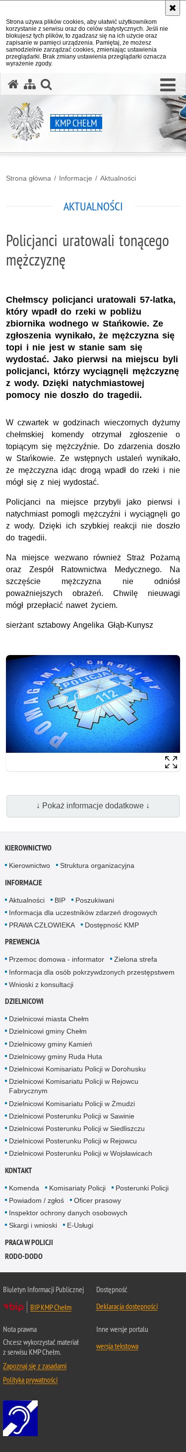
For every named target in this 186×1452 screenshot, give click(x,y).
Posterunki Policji (142, 1188)
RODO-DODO (24, 1256)
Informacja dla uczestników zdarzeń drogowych (83, 913)
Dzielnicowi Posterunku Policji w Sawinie (71, 1116)
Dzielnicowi (24, 1001)
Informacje (75, 178)
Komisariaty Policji (77, 1188)
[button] (168, 85)
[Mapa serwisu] (30, 84)
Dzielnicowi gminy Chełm (48, 1031)
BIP (60, 900)
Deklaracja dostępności (127, 1306)
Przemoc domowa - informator (56, 959)
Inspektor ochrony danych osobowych (68, 1213)
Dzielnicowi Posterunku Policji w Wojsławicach (80, 1153)
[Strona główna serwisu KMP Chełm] (13, 84)
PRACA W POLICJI (29, 1242)
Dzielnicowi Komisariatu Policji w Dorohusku (77, 1069)
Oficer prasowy (97, 1200)
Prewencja (22, 941)
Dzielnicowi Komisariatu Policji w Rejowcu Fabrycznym (73, 1086)
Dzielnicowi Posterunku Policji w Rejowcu (73, 1141)
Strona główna (28, 178)
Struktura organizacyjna (97, 865)
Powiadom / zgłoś (36, 1200)
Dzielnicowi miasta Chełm (49, 1019)
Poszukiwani (94, 900)
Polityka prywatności (30, 1380)
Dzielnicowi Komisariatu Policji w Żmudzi (72, 1104)
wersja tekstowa (117, 1346)
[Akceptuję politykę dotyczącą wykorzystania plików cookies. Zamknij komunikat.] (172, 8)
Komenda (24, 1188)
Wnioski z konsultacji (41, 985)
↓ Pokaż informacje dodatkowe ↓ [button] (93, 805)
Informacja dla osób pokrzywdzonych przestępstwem (92, 972)
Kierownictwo (28, 848)
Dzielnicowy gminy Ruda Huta (55, 1056)
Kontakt (18, 1170)
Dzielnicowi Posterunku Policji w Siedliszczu (77, 1128)
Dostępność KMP (112, 925)
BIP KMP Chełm (50, 1307)
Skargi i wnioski (33, 1225)
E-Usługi (80, 1225)
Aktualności (118, 178)
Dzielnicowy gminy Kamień (50, 1044)
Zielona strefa (135, 959)
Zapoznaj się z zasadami (34, 1366)
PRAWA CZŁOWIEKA (42, 925)
